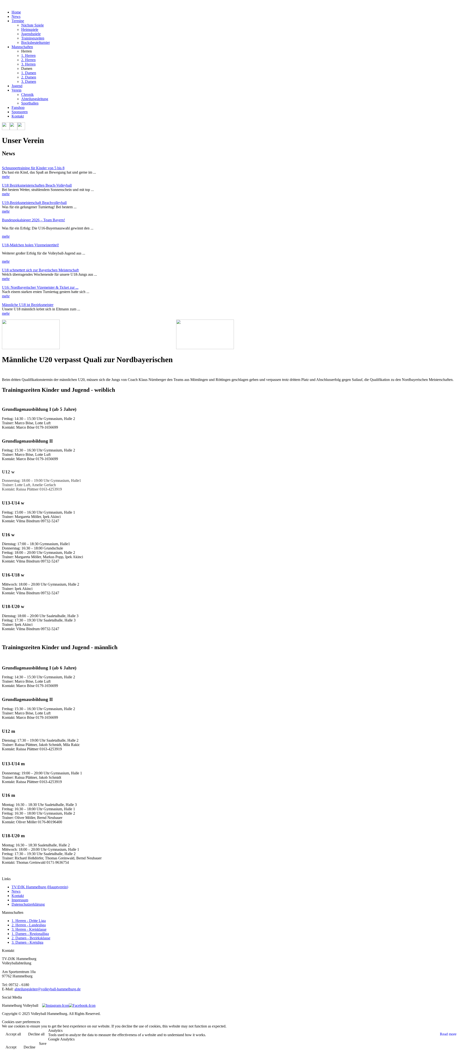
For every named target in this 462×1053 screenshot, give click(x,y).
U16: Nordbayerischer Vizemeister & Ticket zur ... (40, 287)
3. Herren (28, 64)
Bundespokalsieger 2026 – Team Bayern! (33, 220)
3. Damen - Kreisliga (27, 942)
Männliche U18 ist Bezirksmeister (27, 305)
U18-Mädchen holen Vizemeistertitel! (30, 245)
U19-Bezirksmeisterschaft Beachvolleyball (34, 203)
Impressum (20, 900)
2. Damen (28, 77)
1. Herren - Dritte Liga (29, 921)
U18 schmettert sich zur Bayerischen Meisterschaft (40, 270)
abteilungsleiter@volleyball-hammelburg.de (47, 989)
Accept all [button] (13, 1034)
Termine (18, 21)
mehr (6, 177)
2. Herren (28, 60)
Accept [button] (11, 1047)
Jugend (17, 86)
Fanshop (18, 107)
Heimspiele (29, 29)
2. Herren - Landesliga (29, 925)
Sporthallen (29, 103)
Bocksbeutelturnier (35, 42)
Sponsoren (20, 112)
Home (16, 12)
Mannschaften (22, 47)
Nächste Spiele (32, 25)
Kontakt (18, 116)
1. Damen (28, 73)
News (16, 16)
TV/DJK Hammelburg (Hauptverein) (40, 887)
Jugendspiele (31, 34)
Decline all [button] (36, 1034)
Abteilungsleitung (34, 99)
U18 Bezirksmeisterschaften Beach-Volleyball (37, 185)
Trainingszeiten (32, 38)
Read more (448, 1034)
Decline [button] (29, 1047)
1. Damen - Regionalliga (30, 934)
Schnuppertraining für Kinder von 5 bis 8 (33, 168)
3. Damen (28, 81)
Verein (16, 90)
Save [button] (42, 1043)
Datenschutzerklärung (28, 904)
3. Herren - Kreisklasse (29, 929)
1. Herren (28, 55)
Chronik (27, 94)
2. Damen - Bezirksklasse (31, 938)
